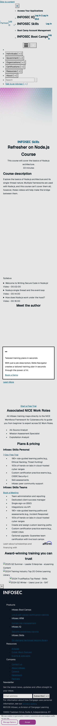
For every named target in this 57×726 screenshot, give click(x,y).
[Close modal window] (6, 351)
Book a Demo (28, 375)
